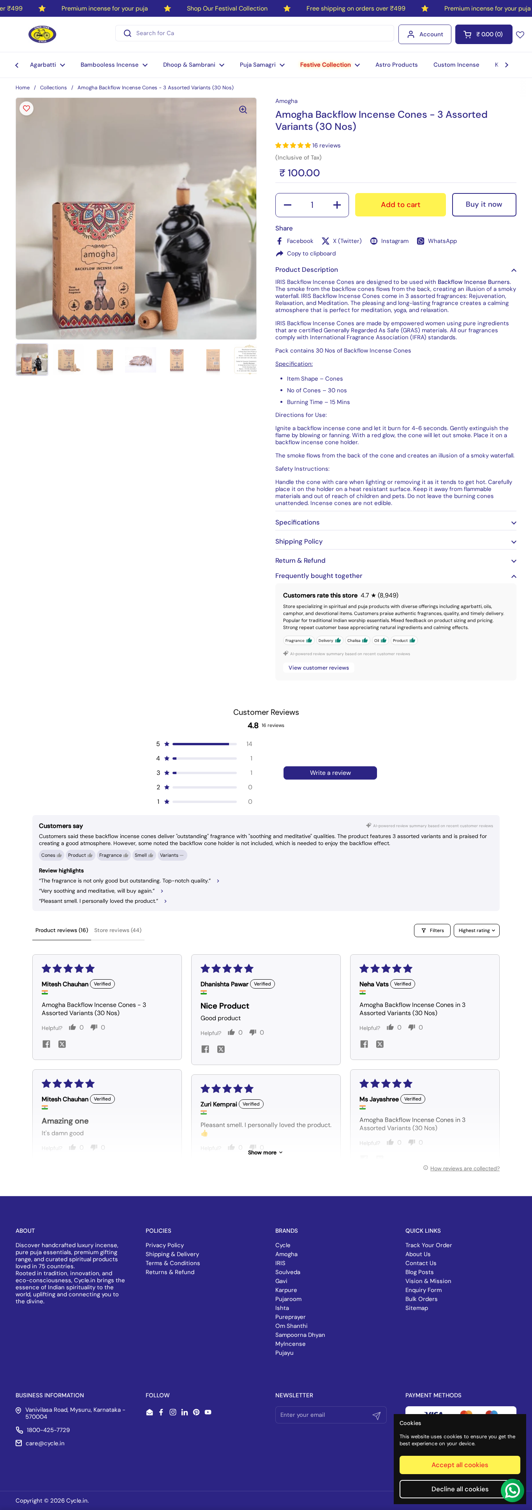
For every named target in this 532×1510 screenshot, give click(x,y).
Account (431, 34)
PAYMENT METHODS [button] (433, 1395)
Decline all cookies (460, 1489)
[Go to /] (42, 34)
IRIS (280, 1263)
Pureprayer (290, 1317)
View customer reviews (319, 667)
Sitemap (416, 1308)
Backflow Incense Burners (474, 282)
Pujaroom (288, 1299)
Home (23, 87)
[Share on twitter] (62, 1045)
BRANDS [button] (286, 1231)
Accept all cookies (460, 1464)
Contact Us (421, 1263)
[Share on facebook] (46, 1045)
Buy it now (484, 204)
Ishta (282, 1308)
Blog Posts (419, 1272)
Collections (53, 87)
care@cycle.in (45, 1443)
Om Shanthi (291, 1326)
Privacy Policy (165, 1245)
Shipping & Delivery (172, 1254)
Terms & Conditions (173, 1263)
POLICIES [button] (158, 1231)
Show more (262, 1152)
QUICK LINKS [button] (423, 1231)
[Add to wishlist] (26, 108)
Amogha (286, 1254)
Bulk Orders (421, 1299)
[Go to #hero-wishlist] (520, 34)
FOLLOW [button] (158, 1395)
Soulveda (287, 1272)
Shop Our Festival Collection (227, 8)
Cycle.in (77, 1501)
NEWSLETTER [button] (294, 1395)
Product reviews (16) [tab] (61, 930)
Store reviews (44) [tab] (117, 930)
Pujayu (284, 1353)
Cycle (283, 1245)
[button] (484, 34)
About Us (418, 1254)
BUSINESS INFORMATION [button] (50, 1395)
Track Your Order (428, 1245)
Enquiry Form (423, 1290)
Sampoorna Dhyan (300, 1335)
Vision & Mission (428, 1281)
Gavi (281, 1281)
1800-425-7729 (48, 1430)
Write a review (330, 773)
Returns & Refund (170, 1272)
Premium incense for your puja (105, 8)
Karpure (286, 1290)
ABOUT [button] (25, 1231)
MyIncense (290, 1344)
